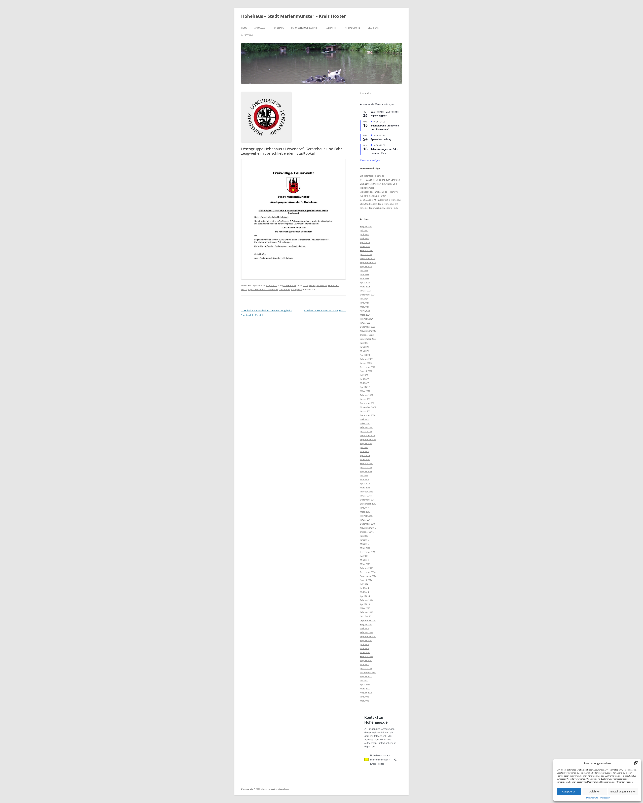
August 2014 (366, 580)
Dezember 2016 (367, 523)
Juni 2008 (364, 696)
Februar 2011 (366, 656)
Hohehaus (278, 27)
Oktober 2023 (367, 334)
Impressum (605, 798)
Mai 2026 (364, 238)
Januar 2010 (366, 668)
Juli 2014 (364, 584)
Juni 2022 (364, 379)
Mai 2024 (364, 306)
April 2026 (365, 242)
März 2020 (365, 423)
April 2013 (365, 604)
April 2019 (365, 455)
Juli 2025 (364, 270)
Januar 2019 (366, 467)
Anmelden (366, 93)
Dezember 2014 (367, 572)
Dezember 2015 (367, 551)
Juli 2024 (364, 298)
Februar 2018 (366, 491)
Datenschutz (592, 798)
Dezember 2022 (367, 367)
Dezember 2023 (367, 326)
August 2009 (366, 676)
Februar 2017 (366, 515)
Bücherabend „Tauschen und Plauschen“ (385, 127)
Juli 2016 (364, 535)
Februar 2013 (366, 612)
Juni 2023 (364, 346)
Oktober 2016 (367, 531)
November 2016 (368, 527)
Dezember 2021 (367, 403)
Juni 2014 (364, 588)
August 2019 (366, 443)
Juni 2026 (364, 234)
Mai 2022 (364, 383)
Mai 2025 (364, 278)
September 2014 (368, 576)
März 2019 (365, 459)
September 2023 (368, 338)
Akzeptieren (569, 791)
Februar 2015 (366, 568)
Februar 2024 (366, 318)
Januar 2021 (366, 411)
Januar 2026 (366, 254)
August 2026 (366, 226)
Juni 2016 (364, 539)
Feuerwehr (330, 27)
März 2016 (365, 547)
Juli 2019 (364, 447)
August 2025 (366, 266)
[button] (636, 763)
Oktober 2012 (367, 616)
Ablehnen (594, 791)
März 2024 (365, 314)
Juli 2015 (364, 555)
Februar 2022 (366, 395)
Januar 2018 (366, 495)
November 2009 (368, 672)
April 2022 (365, 387)
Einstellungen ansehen (623, 791)
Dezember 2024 (367, 294)
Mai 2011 (364, 648)
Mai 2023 (364, 350)
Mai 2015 (364, 559)
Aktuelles (260, 27)
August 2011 (366, 640)
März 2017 (365, 511)
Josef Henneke (289, 285)
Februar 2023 (366, 358)
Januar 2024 (366, 322)
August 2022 (366, 371)
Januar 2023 (366, 362)
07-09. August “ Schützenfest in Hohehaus (380, 199)
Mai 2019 (364, 451)
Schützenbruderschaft (304, 27)
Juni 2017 (364, 507)
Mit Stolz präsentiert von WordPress (272, 788)
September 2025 (368, 262)
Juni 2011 (364, 644)
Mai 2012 (364, 628)
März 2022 (365, 391)
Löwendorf (284, 289)
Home (244, 27)
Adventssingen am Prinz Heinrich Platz (385, 151)
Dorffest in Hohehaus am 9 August (325, 310)
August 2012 (366, 624)
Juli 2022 (364, 375)
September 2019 (368, 439)
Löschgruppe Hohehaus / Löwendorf (259, 289)
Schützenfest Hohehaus (372, 175)
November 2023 (368, 330)
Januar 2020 (366, 431)
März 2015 (365, 563)
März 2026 (365, 246)
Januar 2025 (366, 290)
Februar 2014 (366, 600)
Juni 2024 (364, 302)
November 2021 (368, 407)
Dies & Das (373, 27)
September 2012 (368, 620)
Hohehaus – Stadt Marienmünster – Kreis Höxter (293, 16)
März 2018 (365, 487)
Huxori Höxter (378, 115)
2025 (305, 285)
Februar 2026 (366, 250)
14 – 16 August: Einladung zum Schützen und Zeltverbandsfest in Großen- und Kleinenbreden (380, 183)
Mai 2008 (364, 700)
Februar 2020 (366, 427)
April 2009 (365, 684)
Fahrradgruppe (352, 27)
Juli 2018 (364, 475)
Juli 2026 (364, 230)
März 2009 (365, 688)
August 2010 (366, 660)
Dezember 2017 (367, 499)
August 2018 (366, 471)
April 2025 (365, 282)
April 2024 (365, 310)
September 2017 (368, 503)
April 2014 (365, 596)
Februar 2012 (366, 632)
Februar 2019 (366, 463)
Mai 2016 (364, 543)
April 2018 (365, 483)
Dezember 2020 (367, 415)
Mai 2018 (364, 479)
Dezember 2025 (367, 258)
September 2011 (368, 636)
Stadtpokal (296, 289)
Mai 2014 (364, 592)
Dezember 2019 (367, 435)
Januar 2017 (366, 519)
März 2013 (365, 608)
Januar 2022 (366, 399)
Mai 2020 (364, 419)
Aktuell (312, 285)
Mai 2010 (364, 664)
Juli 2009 (364, 680)
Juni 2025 (364, 274)
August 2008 (366, 692)
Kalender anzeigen (370, 160)
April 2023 (365, 354)
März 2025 (365, 286)
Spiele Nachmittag (381, 139)
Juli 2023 (364, 342)
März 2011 (365, 652)
